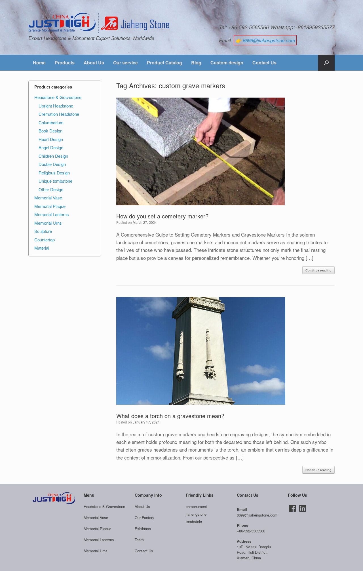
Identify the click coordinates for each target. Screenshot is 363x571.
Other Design (51, 189)
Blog (196, 62)
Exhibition (143, 528)
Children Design (53, 156)
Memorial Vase (48, 198)
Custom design (226, 62)
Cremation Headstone (59, 114)
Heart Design (51, 139)
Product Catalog (164, 62)
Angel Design (51, 147)
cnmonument (196, 506)
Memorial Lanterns (51, 214)
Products (65, 62)
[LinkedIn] (302, 508)
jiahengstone (196, 514)
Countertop (44, 240)
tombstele (194, 521)
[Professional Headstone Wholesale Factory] (99, 23)
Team (139, 539)
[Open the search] (326, 63)
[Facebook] (292, 508)
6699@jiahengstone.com (269, 40)
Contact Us (264, 62)
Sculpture (43, 231)
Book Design (50, 131)
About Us (94, 62)
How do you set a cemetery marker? (162, 216)
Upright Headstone (56, 106)
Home (39, 62)
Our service (125, 62)
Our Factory (144, 517)
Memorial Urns (48, 223)
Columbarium (51, 122)
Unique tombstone (55, 181)
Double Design (52, 164)
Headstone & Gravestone (57, 97)
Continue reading (318, 270)
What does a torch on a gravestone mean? (170, 416)
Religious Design (54, 173)
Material (41, 248)
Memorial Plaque (50, 206)
